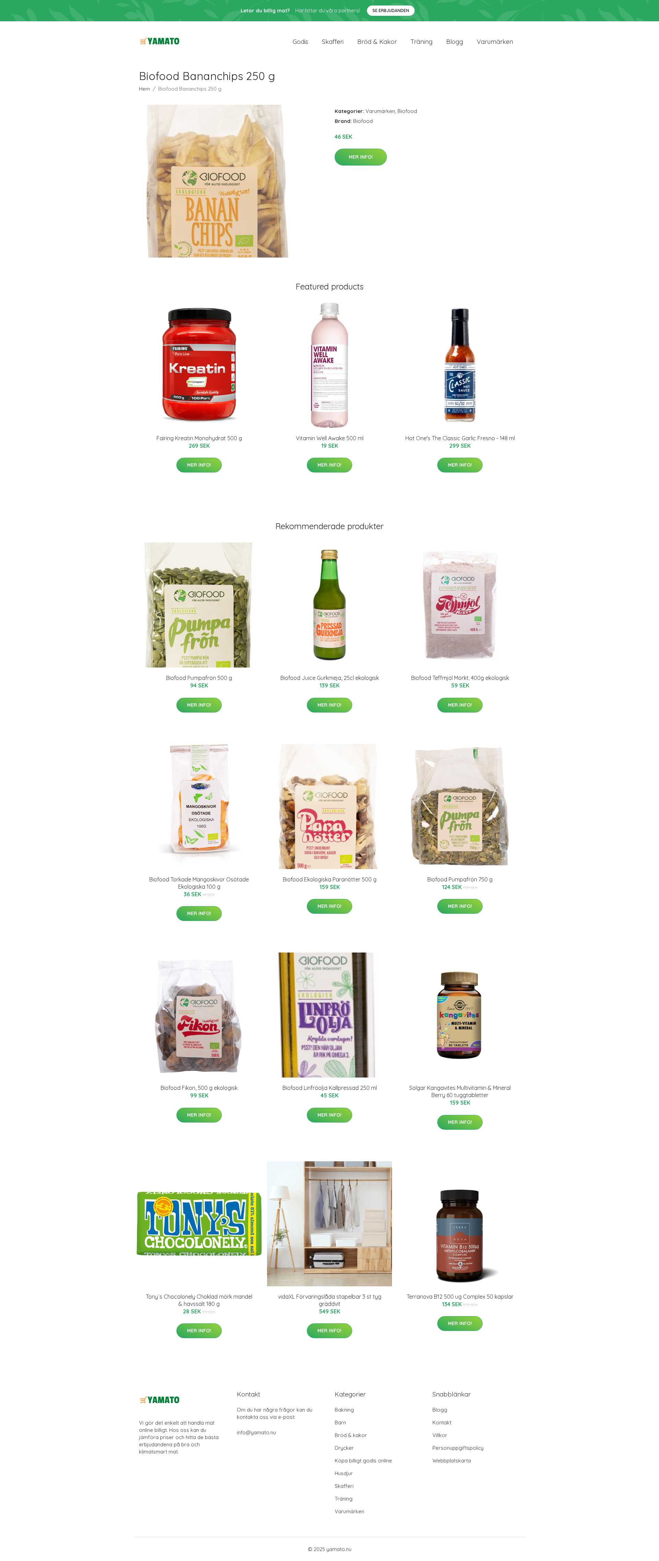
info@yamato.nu (256, 1432)
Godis (300, 42)
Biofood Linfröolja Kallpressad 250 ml (329, 1087)
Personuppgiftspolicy (458, 1448)
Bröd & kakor (377, 42)
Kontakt (441, 1422)
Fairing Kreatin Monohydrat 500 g (199, 438)
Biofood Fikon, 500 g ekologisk (199, 1087)
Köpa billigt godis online (363, 1460)
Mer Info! (361, 157)
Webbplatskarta (451, 1460)
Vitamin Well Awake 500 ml (329, 438)
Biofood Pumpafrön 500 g (199, 677)
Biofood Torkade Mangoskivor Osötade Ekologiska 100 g (199, 883)
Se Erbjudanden (390, 10)
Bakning (344, 1409)
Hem (144, 89)
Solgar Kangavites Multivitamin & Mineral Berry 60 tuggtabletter (460, 1091)
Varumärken (495, 42)
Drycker (344, 1448)
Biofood (407, 111)
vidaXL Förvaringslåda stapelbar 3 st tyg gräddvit (329, 1300)
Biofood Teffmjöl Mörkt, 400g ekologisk (460, 677)
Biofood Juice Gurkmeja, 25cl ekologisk (329, 677)
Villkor (439, 1435)
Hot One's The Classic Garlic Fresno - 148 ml (460, 438)
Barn (340, 1422)
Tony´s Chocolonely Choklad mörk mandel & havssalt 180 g (199, 1300)
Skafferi (333, 42)
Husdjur (344, 1473)
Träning (421, 42)
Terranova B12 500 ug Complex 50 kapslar (460, 1296)
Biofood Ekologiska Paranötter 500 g (330, 879)
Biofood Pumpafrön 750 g (460, 879)
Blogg (454, 42)
